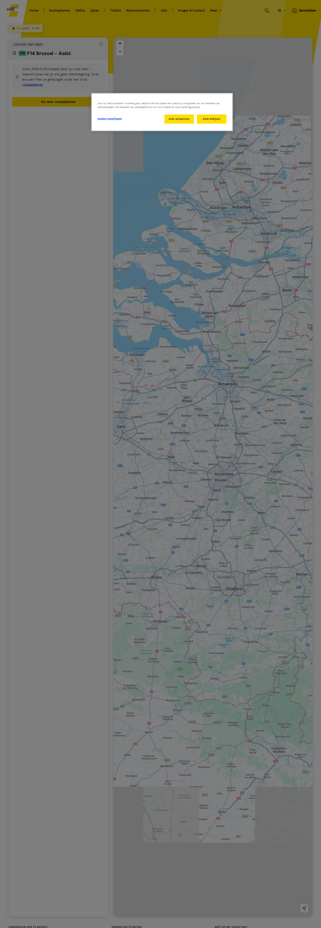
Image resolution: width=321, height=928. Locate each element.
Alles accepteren (179, 118)
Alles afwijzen (212, 118)
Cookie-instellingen (110, 118)
